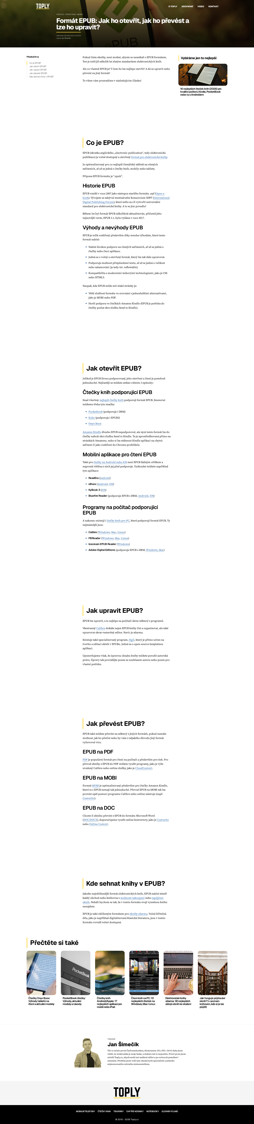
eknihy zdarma (138, 914)
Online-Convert (98, 824)
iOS (111, 484)
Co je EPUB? (35, 63)
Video (200, 6)
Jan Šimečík (66, 38)
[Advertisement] (127, 109)
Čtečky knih (70, 14)
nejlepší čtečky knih (112, 400)
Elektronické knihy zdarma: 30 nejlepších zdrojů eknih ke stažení (178, 1001)
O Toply (172, 6)
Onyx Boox (94, 423)
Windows (104, 532)
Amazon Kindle (92, 432)
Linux (121, 532)
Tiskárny (118, 1111)
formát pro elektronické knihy (149, 157)
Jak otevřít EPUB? (37, 66)
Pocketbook (95, 411)
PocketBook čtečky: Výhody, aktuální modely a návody (74, 1001)
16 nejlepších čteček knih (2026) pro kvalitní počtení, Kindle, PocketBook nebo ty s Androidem (200, 91)
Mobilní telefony (85, 1111)
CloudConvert (143, 768)
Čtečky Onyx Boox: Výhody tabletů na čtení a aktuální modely (41, 1001)
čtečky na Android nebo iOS (110, 462)
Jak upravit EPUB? (38, 69)
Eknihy (80, 14)
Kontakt (213, 6)
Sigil (131, 640)
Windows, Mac (155, 550)
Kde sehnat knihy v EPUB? (41, 76)
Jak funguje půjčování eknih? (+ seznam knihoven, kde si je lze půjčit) (212, 1002)
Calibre (100, 628)
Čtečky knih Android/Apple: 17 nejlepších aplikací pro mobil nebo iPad (109, 1002)
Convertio (89, 798)
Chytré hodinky (134, 1111)
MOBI (95, 785)
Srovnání (187, 6)
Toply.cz (60, 14)
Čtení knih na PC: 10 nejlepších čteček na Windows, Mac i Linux (143, 1001)
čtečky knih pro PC (118, 520)
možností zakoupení (132, 898)
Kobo (91, 417)
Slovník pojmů (170, 1111)
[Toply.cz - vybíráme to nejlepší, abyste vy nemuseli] (42, 6)
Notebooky (152, 1111)
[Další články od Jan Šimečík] (87, 1052)
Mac (113, 532)
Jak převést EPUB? (38, 73)
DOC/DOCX (90, 820)
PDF (85, 759)
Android (105, 478)
